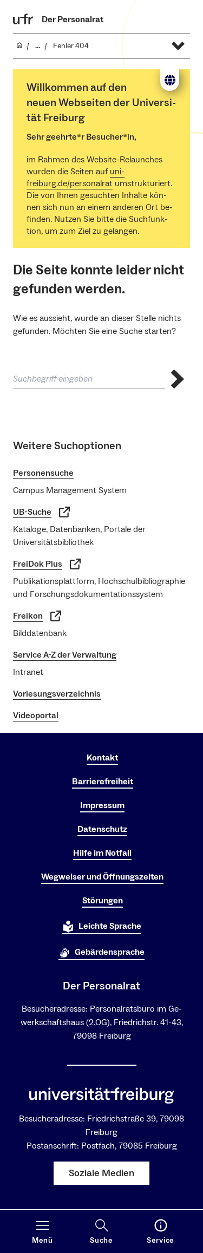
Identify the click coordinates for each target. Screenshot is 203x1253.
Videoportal (35, 715)
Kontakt (102, 757)
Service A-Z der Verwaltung (64, 655)
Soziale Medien (101, 1173)
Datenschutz (102, 829)
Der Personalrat (72, 19)
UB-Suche (32, 512)
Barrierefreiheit (102, 781)
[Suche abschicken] (177, 379)
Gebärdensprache (110, 952)
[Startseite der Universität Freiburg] (23, 19)
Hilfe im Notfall (102, 853)
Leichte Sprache (109, 926)
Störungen (102, 900)
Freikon (28, 616)
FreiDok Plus (37, 564)
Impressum (102, 805)
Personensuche (43, 473)
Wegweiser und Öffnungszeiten (102, 876)
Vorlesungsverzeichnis (57, 693)
